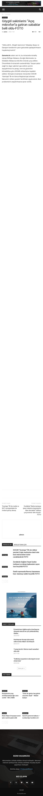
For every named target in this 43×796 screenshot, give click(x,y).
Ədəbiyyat (25, 741)
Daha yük (20, 697)
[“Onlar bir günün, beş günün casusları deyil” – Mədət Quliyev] (31, 713)
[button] (3, 9)
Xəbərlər (5, 719)
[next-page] (6, 609)
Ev (2, 14)
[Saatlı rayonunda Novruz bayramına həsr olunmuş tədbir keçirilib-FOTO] (7, 602)
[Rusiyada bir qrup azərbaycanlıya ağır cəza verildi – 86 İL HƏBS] (11, 713)
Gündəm (25, 719)
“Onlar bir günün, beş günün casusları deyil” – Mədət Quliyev (31, 724)
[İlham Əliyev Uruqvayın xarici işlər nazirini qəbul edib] (11, 735)
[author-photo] (21, 560)
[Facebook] (10, 36)
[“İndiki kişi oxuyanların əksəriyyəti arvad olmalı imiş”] (7, 689)
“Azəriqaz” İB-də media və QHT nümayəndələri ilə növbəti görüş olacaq (10, 537)
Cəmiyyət (7, 14)
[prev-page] (3, 609)
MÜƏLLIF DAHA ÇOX (20, 573)
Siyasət (4, 741)
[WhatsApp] (24, 36)
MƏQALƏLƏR (7, 573)
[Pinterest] (20, 36)
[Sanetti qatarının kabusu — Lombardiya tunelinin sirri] (31, 735)
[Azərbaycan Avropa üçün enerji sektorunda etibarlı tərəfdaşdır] (7, 670)
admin (5, 32)
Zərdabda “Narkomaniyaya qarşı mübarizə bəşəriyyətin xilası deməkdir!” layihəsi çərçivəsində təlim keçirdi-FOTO (32, 539)
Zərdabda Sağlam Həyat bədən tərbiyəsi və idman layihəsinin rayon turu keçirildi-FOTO (26, 592)
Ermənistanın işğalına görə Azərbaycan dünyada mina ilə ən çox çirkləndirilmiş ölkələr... (26, 660)
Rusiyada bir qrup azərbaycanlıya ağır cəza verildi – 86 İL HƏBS (10, 724)
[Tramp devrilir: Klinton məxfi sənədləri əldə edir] (7, 680)
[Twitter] (15, 36)
